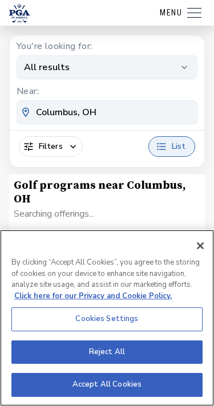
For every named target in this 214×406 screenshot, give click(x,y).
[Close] (200, 245)
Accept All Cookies (107, 384)
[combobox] (107, 112)
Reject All (107, 352)
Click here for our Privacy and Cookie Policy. (93, 296)
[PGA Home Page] (19, 13)
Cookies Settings (106, 319)
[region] (107, 318)
